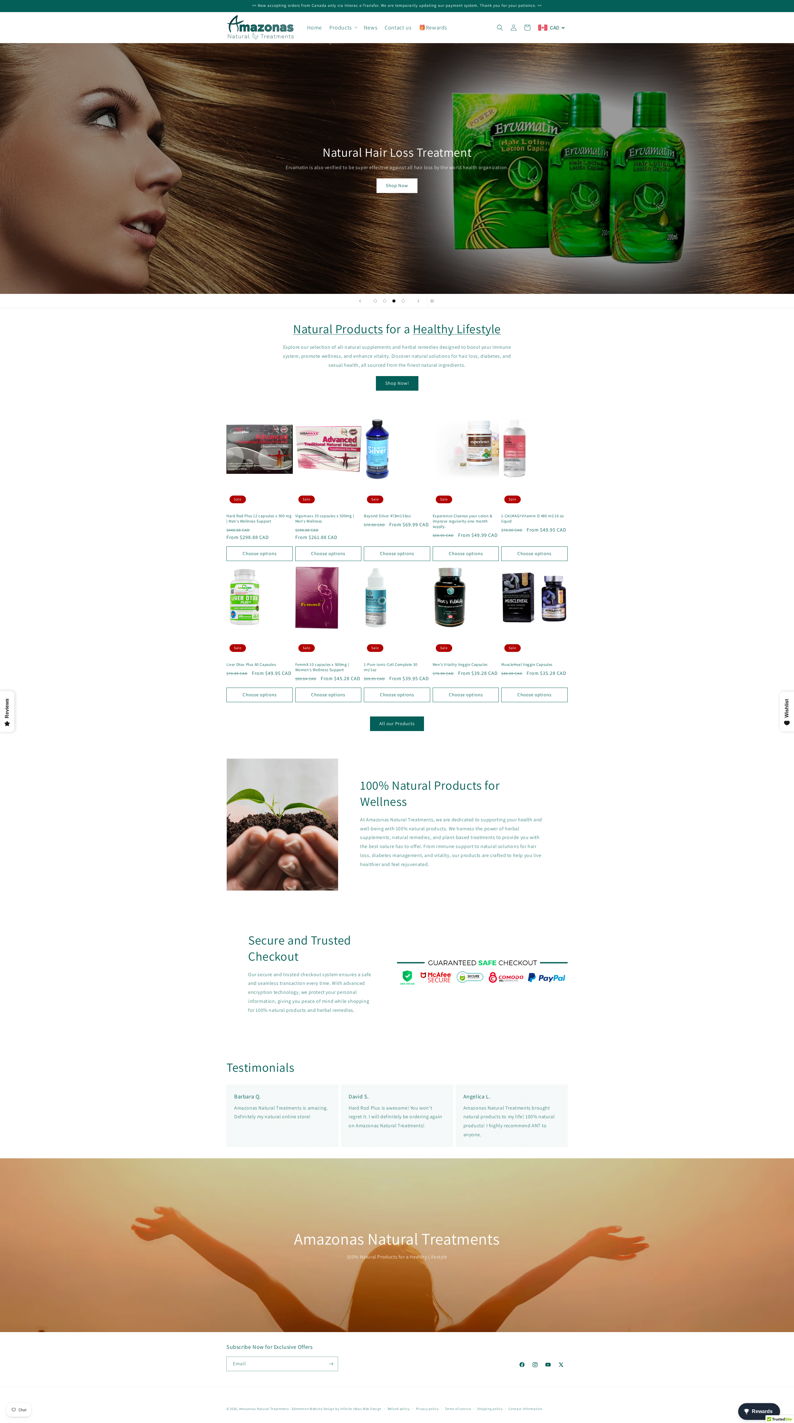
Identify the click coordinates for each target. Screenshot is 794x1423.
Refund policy (399, 1409)
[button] (343, 27)
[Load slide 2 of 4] (384, 301)
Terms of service (458, 1409)
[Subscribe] (331, 1364)
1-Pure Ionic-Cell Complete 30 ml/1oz (390, 667)
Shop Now (397, 259)
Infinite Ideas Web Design (361, 1409)
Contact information (525, 1409)
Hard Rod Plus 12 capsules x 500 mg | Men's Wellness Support (259, 519)
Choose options (260, 553)
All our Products (397, 723)
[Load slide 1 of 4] (375, 301)
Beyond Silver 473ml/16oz (387, 516)
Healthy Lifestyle (457, 329)
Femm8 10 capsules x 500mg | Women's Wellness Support (322, 667)
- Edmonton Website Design (312, 1409)
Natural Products (338, 329)
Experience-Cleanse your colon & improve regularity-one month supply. (463, 521)
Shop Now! (397, 383)
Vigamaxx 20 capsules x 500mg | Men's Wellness (324, 519)
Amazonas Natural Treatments (264, 1409)
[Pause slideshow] (434, 301)
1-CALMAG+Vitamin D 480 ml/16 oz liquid (532, 519)
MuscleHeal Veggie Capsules (526, 664)
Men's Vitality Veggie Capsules (460, 664)
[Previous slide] (360, 301)
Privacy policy (427, 1409)
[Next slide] (418, 301)
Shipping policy (490, 1409)
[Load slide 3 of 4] (394, 301)
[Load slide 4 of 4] (403, 301)
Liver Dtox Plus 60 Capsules (251, 664)
